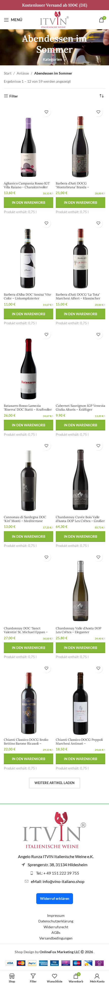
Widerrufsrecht (56, 927)
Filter (13, 96)
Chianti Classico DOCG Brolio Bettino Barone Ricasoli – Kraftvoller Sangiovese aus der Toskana (26, 745)
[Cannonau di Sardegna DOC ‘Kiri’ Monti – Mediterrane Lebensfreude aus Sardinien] (28, 476)
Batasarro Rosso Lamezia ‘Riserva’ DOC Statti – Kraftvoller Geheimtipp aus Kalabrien (28, 409)
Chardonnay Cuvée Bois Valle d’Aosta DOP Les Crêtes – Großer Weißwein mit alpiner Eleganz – (80, 521)
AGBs (55, 932)
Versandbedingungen (55, 938)
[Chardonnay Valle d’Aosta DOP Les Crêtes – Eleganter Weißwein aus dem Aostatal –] (80, 587)
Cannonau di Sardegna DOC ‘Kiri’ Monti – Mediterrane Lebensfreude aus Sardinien (25, 521)
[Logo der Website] (54, 19)
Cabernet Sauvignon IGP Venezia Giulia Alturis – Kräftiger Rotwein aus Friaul (80, 409)
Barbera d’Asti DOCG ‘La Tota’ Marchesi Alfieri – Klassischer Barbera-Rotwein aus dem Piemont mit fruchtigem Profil (78, 300)
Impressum (56, 915)
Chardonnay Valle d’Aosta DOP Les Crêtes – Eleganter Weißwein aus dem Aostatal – (78, 632)
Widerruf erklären (54, 898)
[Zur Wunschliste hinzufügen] (46, 112)
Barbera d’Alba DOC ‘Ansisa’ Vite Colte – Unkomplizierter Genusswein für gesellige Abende (27, 300)
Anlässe (23, 73)
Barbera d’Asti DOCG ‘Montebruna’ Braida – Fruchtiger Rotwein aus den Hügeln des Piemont (77, 189)
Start (7, 73)
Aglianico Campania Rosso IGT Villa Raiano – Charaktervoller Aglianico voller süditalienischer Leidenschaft (28, 189)
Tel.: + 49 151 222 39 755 (57, 873)
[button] (28, 202)
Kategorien (52, 59)
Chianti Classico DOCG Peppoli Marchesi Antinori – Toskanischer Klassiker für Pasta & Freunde (80, 745)
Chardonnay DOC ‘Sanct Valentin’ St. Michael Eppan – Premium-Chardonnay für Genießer (26, 634)
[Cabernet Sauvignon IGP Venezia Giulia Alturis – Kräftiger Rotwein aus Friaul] (80, 364)
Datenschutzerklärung (55, 921)
